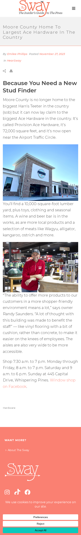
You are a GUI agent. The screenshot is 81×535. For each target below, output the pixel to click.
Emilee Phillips (17, 54)
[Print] (13, 71)
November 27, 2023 (52, 54)
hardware (9, 408)
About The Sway (18, 450)
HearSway (14, 60)
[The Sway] (40, 8)
